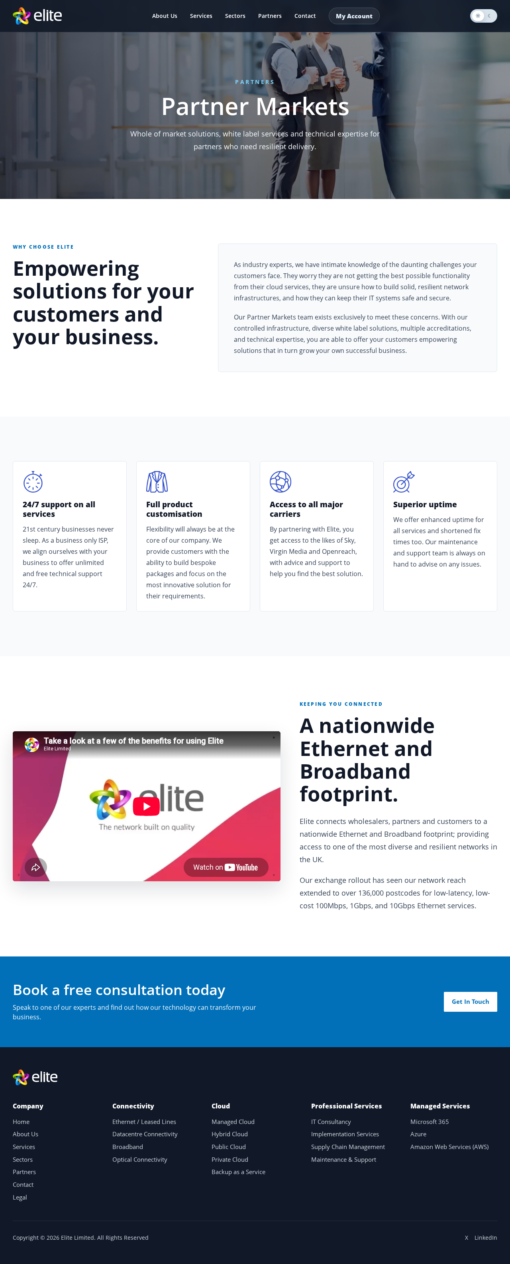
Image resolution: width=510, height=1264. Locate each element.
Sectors (235, 15)
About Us (164, 15)
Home (21, 1122)
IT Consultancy (331, 1122)
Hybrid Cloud (230, 1134)
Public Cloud (229, 1147)
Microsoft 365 (429, 1122)
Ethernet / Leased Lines (144, 1122)
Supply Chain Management (348, 1147)
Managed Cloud (233, 1122)
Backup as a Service (238, 1172)
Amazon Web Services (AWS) (449, 1147)
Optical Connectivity (139, 1159)
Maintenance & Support (343, 1159)
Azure (418, 1134)
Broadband (127, 1147)
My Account (354, 16)
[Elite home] (37, 16)
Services (201, 15)
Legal (20, 1197)
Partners (270, 15)
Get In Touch (470, 1001)
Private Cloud (230, 1159)
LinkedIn (486, 1237)
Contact (305, 15)
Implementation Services (345, 1134)
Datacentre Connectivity (145, 1134)
